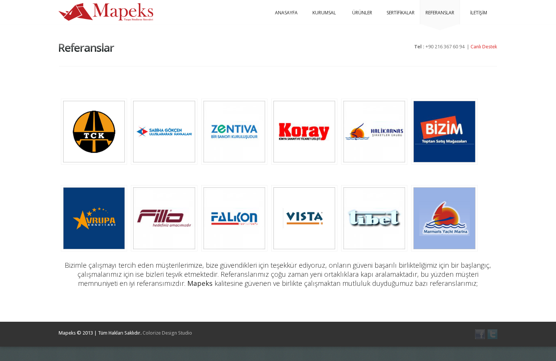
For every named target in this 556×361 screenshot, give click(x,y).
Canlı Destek (484, 46)
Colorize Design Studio (167, 333)
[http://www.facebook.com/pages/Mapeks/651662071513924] (480, 334)
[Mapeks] (106, 12)
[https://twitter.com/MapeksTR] (492, 334)
